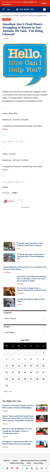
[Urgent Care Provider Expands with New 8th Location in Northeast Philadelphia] (42, 407)
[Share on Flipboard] (12, 468)
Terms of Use (6, 4)
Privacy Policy (29, 2)
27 (31, 379)
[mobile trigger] (4, 9)
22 (43, 372)
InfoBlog (19, 304)
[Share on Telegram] (46, 468)
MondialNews (7, 272)
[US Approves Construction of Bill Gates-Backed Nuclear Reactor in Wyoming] (42, 443)
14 (37, 366)
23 (7, 379)
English (10, 201)
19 (25, 372)
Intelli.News (20, 283)
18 (19, 372)
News (18, 248)
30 (7, 386)
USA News (6, 19)
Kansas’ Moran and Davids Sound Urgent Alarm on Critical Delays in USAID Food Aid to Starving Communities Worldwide (18, 418)
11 (19, 366)
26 (25, 379)
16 (7, 372)
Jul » (10, 391)
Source (5, 129)
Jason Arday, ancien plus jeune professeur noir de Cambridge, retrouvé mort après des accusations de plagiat (31, 279)
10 (13, 366)
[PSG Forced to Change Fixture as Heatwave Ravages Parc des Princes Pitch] (9, 291)
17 (13, 372)
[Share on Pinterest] (17, 468)
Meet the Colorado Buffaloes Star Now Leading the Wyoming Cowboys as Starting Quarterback (17, 431)
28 (37, 379)
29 (43, 379)
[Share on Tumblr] (31, 468)
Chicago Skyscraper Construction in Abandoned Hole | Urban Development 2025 (30, 257)
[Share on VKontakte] (41, 468)
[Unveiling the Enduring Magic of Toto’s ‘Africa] (9, 302)
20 (31, 372)
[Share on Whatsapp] (22, 468)
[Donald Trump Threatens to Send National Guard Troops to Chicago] (9, 246)
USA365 (14, 193)
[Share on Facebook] (2, 468)
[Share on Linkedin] (27, 468)
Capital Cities (20, 293)
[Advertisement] (25, 223)
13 (31, 366)
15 (43, 366)
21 (37, 372)
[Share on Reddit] (36, 468)
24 (13, 379)
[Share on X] (7, 468)
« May (5, 391)
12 (25, 366)
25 (19, 379)
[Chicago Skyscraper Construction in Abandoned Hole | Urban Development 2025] (9, 257)
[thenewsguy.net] (25, 9)
